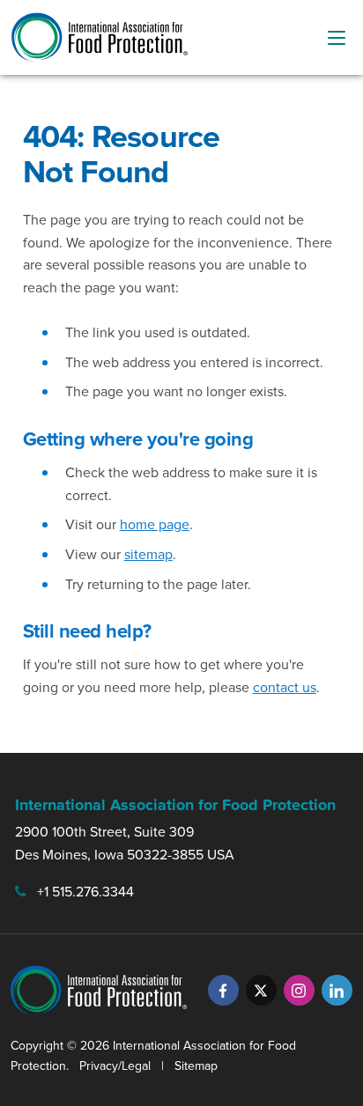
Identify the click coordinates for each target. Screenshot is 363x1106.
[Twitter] (261, 990)
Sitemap (196, 1065)
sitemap (148, 554)
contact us (284, 687)
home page (154, 524)
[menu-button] (336, 37)
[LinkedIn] (337, 990)
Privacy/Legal (115, 1065)
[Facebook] (223, 990)
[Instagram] (299, 990)
